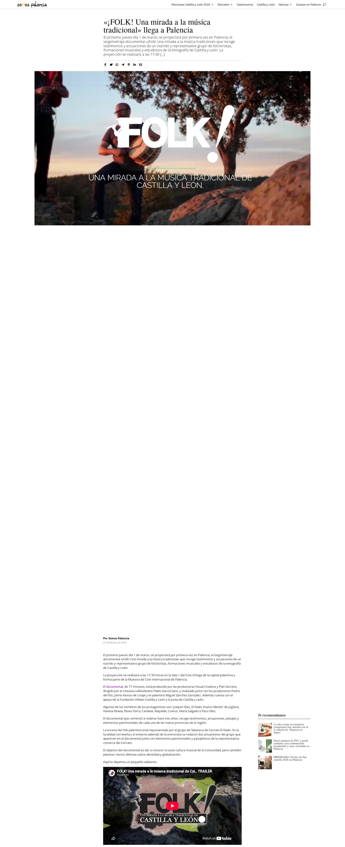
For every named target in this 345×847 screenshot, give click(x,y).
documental (114, 686)
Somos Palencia (118, 638)
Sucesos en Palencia (308, 4)
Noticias (284, 4)
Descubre (223, 4)
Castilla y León (266, 4)
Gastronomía (245, 4)
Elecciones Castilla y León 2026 (191, 4)
